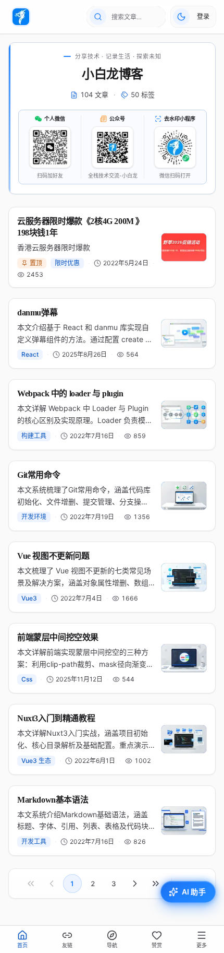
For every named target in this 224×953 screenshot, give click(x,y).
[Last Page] (155, 883)
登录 (203, 16)
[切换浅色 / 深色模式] (181, 16)
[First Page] (30, 883)
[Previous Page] (51, 883)
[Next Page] (135, 883)
